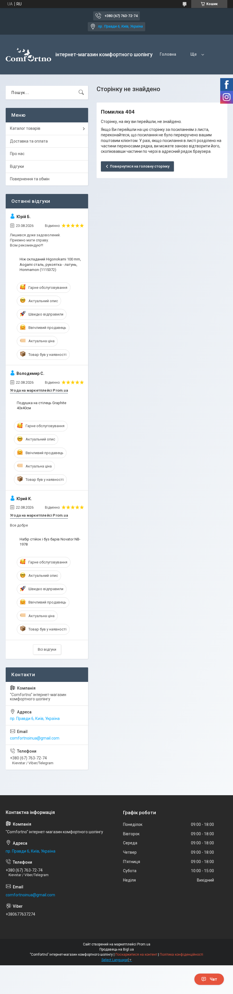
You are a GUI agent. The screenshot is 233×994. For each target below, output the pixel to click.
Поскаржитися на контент (136, 955)
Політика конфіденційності (181, 955)
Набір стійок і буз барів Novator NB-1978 (50, 541)
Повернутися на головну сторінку (139, 166)
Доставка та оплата (29, 141)
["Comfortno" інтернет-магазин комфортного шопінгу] (28, 54)
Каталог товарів (25, 128)
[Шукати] (81, 92)
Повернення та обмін (29, 179)
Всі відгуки (47, 649)
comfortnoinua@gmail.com (34, 738)
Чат (213, 979)
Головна (168, 54)
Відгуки (17, 166)
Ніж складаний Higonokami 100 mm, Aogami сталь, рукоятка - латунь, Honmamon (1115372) (50, 264)
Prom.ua (143, 944)
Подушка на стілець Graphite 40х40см (41, 405)
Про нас (17, 153)
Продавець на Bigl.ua (116, 949)
